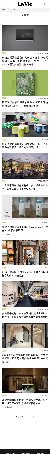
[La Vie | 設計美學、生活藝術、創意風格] (25, 4)
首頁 (4, 10)
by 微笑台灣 (7, 407)
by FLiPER (6, 234)
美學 (13, 10)
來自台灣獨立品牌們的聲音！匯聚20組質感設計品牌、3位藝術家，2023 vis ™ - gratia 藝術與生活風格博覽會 (25, 61)
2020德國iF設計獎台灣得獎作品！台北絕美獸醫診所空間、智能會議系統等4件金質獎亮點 (25, 358)
